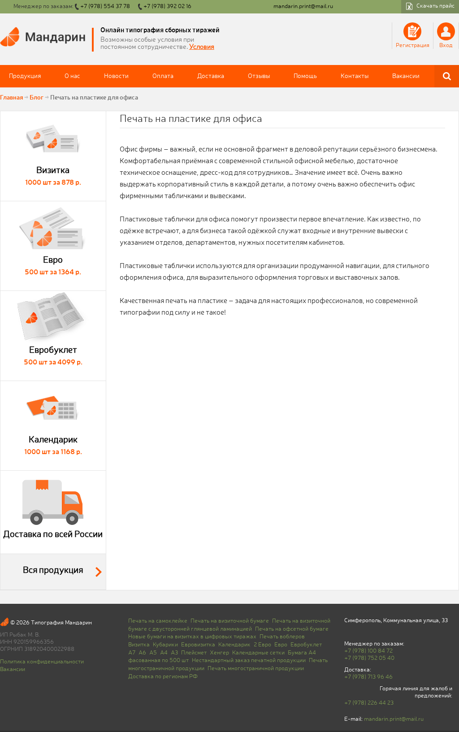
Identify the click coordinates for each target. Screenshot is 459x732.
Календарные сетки (258, 653)
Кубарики (165, 645)
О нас (72, 76)
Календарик (234, 645)
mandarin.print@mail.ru (303, 6)
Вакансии (406, 76)
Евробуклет (306, 645)
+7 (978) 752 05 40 (369, 658)
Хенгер (219, 653)
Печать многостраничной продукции (256, 668)
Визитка (139, 645)
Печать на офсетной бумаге (292, 629)
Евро (280, 645)
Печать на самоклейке (157, 621)
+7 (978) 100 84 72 (368, 651)
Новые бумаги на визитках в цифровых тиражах (192, 637)
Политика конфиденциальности (42, 662)
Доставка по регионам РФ (163, 677)
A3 (174, 653)
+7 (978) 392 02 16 (167, 6)
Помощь (305, 76)
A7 (131, 653)
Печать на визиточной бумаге (230, 621)
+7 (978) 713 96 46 (368, 677)
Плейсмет (194, 653)
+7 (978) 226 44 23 (369, 703)
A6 (142, 653)
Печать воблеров (282, 637)
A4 (164, 653)
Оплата (162, 76)
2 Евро (262, 645)
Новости (116, 76)
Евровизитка (198, 645)
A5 (153, 653)
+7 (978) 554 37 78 (105, 6)
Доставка (210, 76)
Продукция (25, 76)
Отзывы (259, 76)
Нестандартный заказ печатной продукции (249, 660)
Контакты (354, 76)
